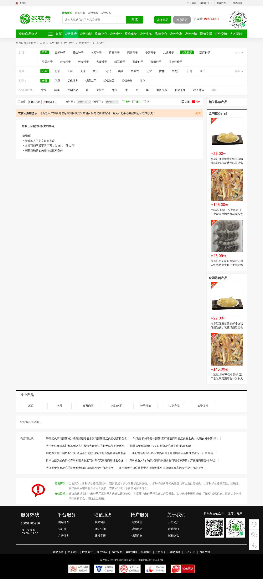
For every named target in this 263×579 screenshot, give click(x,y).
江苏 (190, 71)
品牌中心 (161, 33)
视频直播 (206, 33)
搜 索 (134, 19)
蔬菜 (57, 90)
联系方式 (87, 552)
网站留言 (100, 522)
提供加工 (109, 80)
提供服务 (72, 80)
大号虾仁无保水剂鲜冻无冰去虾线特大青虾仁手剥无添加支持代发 (227, 265)
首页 (59, 33)
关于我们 (73, 552)
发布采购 (182, 19)
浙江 (202, 71)
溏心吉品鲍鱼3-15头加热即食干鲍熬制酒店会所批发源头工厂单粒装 (172, 453)
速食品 (100, 90)
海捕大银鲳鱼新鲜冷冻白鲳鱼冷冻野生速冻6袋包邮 (160, 445)
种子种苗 (69, 42)
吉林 (161, 71)
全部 (44, 80)
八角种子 (168, 52)
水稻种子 (96, 52)
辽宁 (149, 71)
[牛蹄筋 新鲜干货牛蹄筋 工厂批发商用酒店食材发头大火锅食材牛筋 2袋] (227, 185)
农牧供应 (67, 12)
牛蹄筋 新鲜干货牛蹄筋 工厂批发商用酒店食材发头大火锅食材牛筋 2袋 (227, 213)
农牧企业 (116, 33)
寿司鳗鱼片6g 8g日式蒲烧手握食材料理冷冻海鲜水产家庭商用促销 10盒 (172, 460)
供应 (57, 80)
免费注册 (137, 522)
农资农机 (203, 405)
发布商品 (162, 19)
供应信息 (137, 535)
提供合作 (127, 80)
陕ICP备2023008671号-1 (124, 560)
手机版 (22, 3)
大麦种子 (101, 61)
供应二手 (90, 80)
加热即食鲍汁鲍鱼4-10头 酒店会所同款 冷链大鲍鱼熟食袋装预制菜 (86, 453)
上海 (70, 71)
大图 (187, 101)
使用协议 (102, 552)
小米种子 (101, 42)
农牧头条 (106, 12)
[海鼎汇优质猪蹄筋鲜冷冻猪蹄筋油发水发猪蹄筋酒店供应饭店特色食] (227, 133)
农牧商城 (93, 12)
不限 (44, 52)
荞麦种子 (83, 61)
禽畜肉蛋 (161, 90)
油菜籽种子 (175, 61)
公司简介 (173, 522)
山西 (121, 71)
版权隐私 (173, 535)
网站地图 (63, 522)
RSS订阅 (100, 528)
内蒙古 (135, 71)
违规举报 (100, 535)
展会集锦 (131, 33)
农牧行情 (191, 33)
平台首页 (191, 3)
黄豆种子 (114, 52)
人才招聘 (236, 33)
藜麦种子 (137, 61)
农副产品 (72, 90)
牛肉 (114, 90)
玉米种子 (60, 52)
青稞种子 (156, 61)
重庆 (95, 71)
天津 (82, 71)
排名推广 (63, 528)
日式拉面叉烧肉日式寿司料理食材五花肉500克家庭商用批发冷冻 (84, 460)
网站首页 (58, 552)
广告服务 (63, 535)
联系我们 (173, 528)
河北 (108, 71)
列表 (198, 101)
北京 (57, 71)
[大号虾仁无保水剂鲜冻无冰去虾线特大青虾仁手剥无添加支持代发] (227, 236)
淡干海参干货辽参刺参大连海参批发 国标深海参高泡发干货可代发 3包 (161, 467)
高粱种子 (132, 52)
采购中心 (80, 12)
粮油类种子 (85, 42)
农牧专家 (176, 33)
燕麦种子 (65, 61)
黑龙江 (176, 71)
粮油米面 (180, 90)
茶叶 (214, 90)
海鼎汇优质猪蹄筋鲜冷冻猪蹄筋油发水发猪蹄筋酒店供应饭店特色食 (227, 162)
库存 (142, 80)
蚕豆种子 (47, 61)
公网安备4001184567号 (150, 560)
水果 (44, 90)
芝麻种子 (204, 52)
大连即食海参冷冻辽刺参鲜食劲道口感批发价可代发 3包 (79, 467)
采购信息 (137, 528)
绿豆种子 (119, 61)
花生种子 (78, 52)
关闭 (198, 113)
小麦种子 (150, 52)
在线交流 (221, 33)
